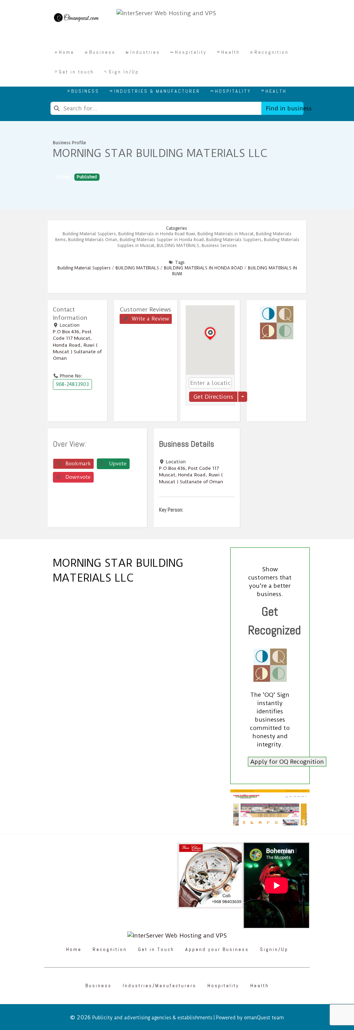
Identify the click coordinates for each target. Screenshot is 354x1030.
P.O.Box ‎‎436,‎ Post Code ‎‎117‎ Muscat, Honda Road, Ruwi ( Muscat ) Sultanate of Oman (77, 345)
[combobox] (155, 108)
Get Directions (213, 396)
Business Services (219, 245)
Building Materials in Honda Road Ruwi (156, 233)
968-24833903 (72, 384)
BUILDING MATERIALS (137, 268)
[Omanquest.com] (76, 19)
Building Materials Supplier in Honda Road (162, 239)
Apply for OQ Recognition (287, 761)
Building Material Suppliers (89, 233)
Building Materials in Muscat (225, 233)
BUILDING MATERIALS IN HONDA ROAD (203, 268)
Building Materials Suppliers (233, 239)
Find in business (285, 108)
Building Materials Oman (92, 239)
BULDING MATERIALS (178, 245)
